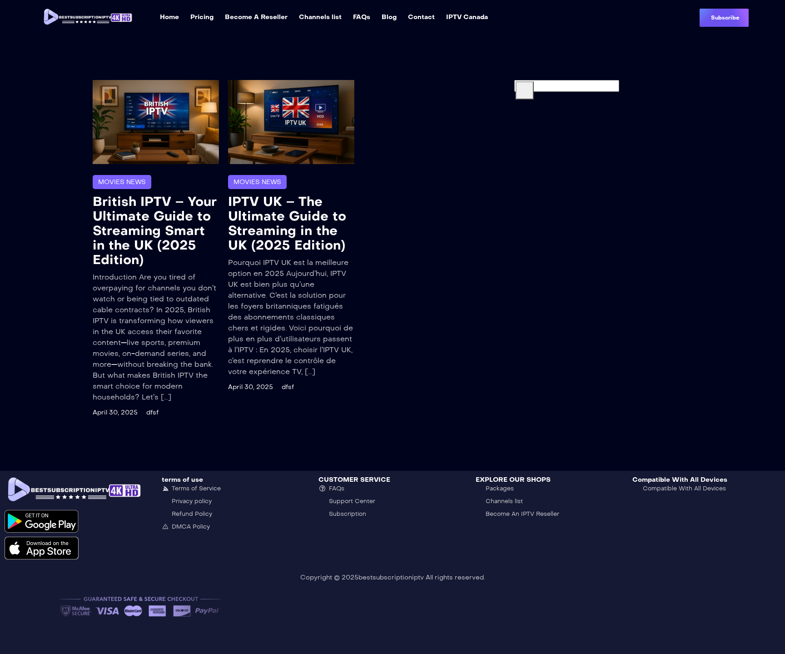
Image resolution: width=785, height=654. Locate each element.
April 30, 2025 (115, 412)
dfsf (152, 412)
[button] (724, 18)
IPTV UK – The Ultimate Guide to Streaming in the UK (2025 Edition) (287, 223)
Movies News (122, 182)
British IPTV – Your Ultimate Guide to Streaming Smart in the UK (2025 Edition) (155, 231)
